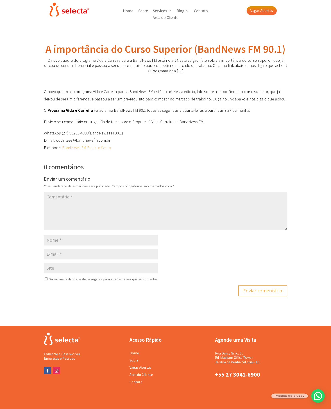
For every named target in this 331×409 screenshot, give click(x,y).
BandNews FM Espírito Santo (86, 147)
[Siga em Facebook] (47, 370)
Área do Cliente (165, 18)
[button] (318, 396)
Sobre (143, 11)
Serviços (160, 11)
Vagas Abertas (261, 10)
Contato (201, 11)
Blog (180, 11)
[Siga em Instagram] (56, 370)
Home (128, 11)
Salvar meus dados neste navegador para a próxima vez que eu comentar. (103, 279)
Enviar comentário (262, 291)
